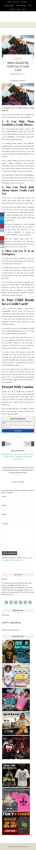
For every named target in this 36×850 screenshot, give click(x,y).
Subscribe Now (18, 430)
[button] (18, 419)
